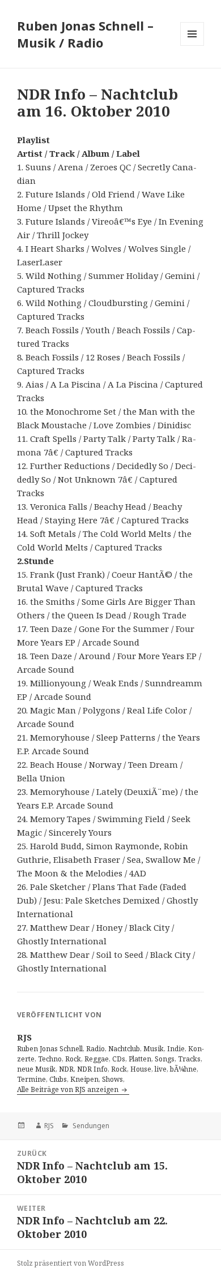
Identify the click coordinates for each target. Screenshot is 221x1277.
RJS (49, 1125)
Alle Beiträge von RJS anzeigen (68, 1089)
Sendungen (90, 1125)
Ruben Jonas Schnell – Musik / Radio (85, 34)
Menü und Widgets (192, 45)
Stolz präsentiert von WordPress (70, 1263)
